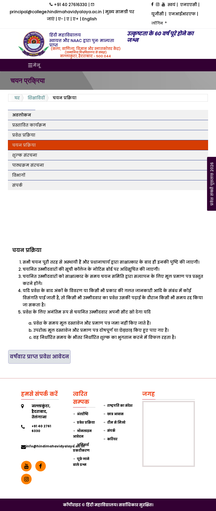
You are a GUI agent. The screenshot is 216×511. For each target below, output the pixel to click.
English (89, 19)
